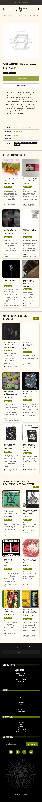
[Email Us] (11, 752)
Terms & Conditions (21, 729)
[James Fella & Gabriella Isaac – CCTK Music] (30, 331)
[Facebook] (18, 752)
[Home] (21, 9)
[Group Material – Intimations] (11, 433)
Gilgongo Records (18, 131)
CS (27, 516)
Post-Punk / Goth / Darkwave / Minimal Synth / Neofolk (11, 304)
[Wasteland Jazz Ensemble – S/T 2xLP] (11, 331)
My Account (21, 727)
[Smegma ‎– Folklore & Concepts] (30, 381)
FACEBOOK (18, 142)
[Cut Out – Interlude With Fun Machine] (30, 168)
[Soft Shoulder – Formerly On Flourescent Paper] (11, 381)
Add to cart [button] (8, 186)
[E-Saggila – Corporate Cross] (11, 218)
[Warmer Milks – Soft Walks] (11, 168)
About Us (21, 722)
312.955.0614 (21, 676)
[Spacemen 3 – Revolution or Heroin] (11, 548)
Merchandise (21, 709)
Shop (4, 16)
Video (21, 704)
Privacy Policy (21, 731)
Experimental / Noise (31, 368)
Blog (21, 724)
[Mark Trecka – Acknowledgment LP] (30, 218)
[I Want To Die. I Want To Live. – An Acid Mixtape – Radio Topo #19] (30, 499)
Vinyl (10, 16)
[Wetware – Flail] (11, 269)
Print (21, 707)
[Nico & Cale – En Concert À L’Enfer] (11, 599)
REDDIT (34, 142)
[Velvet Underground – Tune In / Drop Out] (11, 499)
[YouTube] (31, 752)
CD (21, 700)
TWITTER (26, 142)
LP (15, 16)
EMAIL (18, 145)
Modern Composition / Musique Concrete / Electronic (29, 205)
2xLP (9, 183)
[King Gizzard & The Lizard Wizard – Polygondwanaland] (30, 599)
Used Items (21, 711)
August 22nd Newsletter (21, 2)
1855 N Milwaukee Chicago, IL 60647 (21, 673)
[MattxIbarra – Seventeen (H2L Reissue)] (30, 269)
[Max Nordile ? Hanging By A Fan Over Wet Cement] (30, 433)
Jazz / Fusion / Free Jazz (13, 366)
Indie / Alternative (11, 204)
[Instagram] (24, 752)
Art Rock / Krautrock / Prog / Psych (22, 127)
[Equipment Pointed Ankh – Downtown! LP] (30, 548)
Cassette (10, 614)
